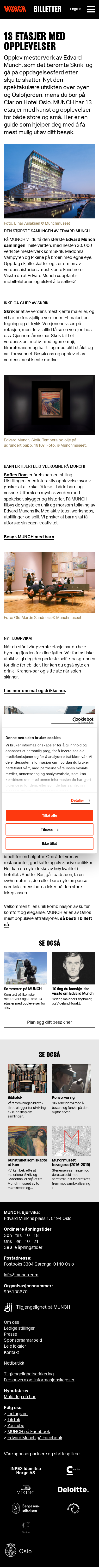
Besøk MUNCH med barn (29, 537)
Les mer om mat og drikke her (34, 691)
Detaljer (77, 800)
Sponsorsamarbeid (23, 1340)
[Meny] (91, 9)
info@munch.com (21, 1275)
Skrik (9, 312)
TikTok (13, 1420)
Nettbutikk (14, 1363)
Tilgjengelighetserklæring (29, 1374)
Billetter (48, 9)
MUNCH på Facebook (28, 1432)
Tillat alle (49, 815)
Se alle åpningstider (23, 1247)
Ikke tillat (49, 843)
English (75, 9)
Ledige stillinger (19, 1328)
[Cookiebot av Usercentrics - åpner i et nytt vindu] (72, 720)
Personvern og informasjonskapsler (39, 1380)
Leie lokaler (15, 1346)
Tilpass (47, 829)
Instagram (17, 1414)
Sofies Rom (16, 475)
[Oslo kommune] (49, 1550)
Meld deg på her (20, 1397)
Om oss (11, 1322)
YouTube (15, 1426)
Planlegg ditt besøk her (49, 1022)
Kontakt (11, 1352)
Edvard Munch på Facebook (34, 1438)
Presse (10, 1334)
